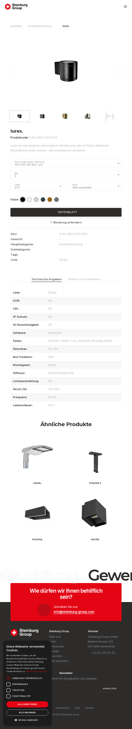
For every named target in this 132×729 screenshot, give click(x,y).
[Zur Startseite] (16, 6)
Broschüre (55, 656)
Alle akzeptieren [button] (27, 704)
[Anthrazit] (43, 199)
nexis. (37, 483)
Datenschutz (63, 707)
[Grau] (36, 199)
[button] (118, 71)
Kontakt (54, 651)
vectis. (95, 539)
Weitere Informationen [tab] (84, 279)
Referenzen (56, 646)
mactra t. (95, 483)
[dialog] (27, 683)
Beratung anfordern (67, 222)
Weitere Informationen (36, 671)
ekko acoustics (59, 661)
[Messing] (50, 199)
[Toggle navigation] (125, 6)
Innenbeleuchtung (40, 26)
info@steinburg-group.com (74, 612)
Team (52, 641)
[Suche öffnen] (120, 6)
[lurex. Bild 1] (66, 71)
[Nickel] (57, 199)
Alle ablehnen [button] (27, 712)
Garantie (89, 707)
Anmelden (110, 688)
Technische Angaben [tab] (46, 279)
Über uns (55, 636)
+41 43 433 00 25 (103, 652)
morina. (37, 539)
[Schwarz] (23, 199)
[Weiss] (30, 199)
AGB (77, 707)
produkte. (16, 26)
